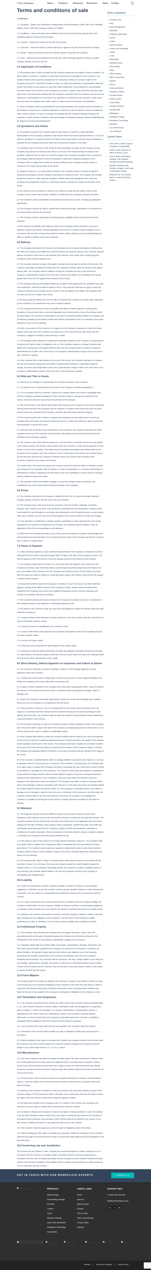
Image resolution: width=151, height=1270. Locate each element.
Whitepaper (114, 113)
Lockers (50, 1209)
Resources (91, 3)
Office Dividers (116, 74)
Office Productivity (117, 77)
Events (112, 38)
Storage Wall (115, 110)
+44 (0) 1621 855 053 (116, 1195)
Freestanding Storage (56, 1199)
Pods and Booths (117, 88)
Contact (115, 3)
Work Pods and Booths (56, 1223)
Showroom (78, 3)
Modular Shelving (54, 1218)
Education (114, 31)
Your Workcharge (117, 128)
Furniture (50, 1204)
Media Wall (114, 59)
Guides (112, 41)
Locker (112, 52)
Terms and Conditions (104, 1264)
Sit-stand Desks (116, 95)
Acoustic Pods (115, 20)
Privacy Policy (83, 1223)
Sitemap (80, 1227)
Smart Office (115, 102)
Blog (111, 23)
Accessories (52, 1232)
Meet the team (83, 1204)
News (105, 3)
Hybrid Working (116, 45)
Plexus (112, 84)
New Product (115, 66)
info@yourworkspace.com (117, 1201)
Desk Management (117, 27)
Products (62, 3)
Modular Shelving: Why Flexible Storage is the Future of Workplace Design (122, 168)
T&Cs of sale (82, 1213)
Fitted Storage (53, 1195)
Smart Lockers (115, 99)
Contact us (122, 1175)
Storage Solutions (117, 106)
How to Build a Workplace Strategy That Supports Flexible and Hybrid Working (121, 159)
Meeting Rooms (116, 63)
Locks (112, 56)
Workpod (113, 124)
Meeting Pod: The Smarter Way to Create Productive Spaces (120, 177)
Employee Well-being (118, 34)
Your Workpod (115, 131)
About (50, 3)
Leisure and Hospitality (119, 48)
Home (79, 1195)
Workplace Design (117, 117)
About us (80, 1199)
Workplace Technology (119, 120)
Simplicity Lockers (117, 92)
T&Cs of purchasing (85, 1218)
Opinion (113, 81)
